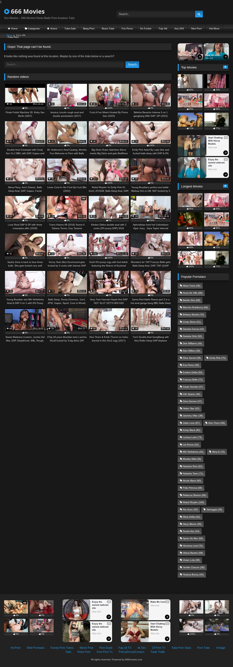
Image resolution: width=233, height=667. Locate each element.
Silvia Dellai (191, 516)
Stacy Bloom (192, 524)
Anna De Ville (192, 292)
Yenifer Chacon (194, 567)
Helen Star (191, 408)
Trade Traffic (157, 651)
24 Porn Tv (158, 647)
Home (14, 28)
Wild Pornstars (36, 647)
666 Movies (27, 11)
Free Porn (13, 37)
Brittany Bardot (193, 314)
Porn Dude (105, 647)
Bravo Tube (108, 28)
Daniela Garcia (193, 329)
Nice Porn (196, 28)
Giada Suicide (193, 386)
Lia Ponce (191, 444)
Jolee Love (191, 423)
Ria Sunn (190, 509)
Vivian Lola (191, 560)
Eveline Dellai (192, 372)
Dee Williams (192, 343)
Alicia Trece (191, 285)
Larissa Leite (192, 437)
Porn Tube (203, 647)
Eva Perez (191, 365)
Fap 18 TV (125, 647)
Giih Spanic (191, 394)
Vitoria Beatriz (193, 552)
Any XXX (179, 28)
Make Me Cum (157, 602)
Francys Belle (193, 379)
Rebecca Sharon (194, 495)
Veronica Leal (193, 545)
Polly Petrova (192, 487)
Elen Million (191, 350)
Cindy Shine (192, 321)
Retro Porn (84, 651)
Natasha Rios (192, 466)
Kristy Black (191, 430)
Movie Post (86, 647)
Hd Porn (16, 647)
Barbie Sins (191, 300)
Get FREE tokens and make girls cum (187, 55)
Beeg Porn (88, 28)
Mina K (218, 451)
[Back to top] (222, 657)
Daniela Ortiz (192, 336)
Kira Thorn (216, 423)
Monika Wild (192, 459)
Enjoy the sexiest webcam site (213, 55)
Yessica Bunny (193, 574)
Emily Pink (217, 357)
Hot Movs (214, 28)
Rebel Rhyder (193, 502)
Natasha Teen (193, 473)
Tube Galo (70, 28)
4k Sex (141, 647)
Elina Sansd (192, 357)
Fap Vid (163, 28)
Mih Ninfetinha (193, 451)
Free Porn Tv (105, 651)
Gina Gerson (192, 401)
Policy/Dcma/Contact (131, 651)
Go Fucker (145, 28)
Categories (34, 28)
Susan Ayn (191, 531)
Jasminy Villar (193, 415)
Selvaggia (214, 509)
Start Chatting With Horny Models (215, 140)
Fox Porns (127, 28)
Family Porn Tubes (62, 647)
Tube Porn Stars (181, 647)
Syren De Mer (193, 538)
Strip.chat (183, 58)
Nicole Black (192, 480)
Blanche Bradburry (195, 307)
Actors (53, 28)
